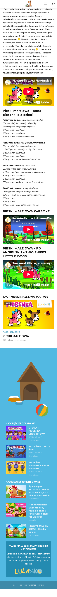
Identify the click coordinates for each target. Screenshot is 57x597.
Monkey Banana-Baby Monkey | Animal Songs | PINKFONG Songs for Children (38, 510)
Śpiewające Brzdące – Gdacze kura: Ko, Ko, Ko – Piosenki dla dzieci (39, 491)
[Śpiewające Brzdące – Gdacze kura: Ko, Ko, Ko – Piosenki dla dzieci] (16, 491)
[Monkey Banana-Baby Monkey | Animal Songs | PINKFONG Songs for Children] (16, 510)
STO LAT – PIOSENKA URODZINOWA (37, 430)
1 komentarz (34, 535)
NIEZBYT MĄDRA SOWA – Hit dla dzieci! (38, 529)
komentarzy (33, 499)
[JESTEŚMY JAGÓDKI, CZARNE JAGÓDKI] (16, 467)
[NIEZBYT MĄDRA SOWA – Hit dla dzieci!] (16, 531)
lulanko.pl (11, 557)
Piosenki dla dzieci (11, 332)
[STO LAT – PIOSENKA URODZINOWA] (16, 433)
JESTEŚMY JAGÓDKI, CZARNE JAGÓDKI (39, 465)
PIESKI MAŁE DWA (16, 336)
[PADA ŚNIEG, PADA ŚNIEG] (16, 451)
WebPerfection (36, 585)
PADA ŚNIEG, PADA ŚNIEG (39, 448)
